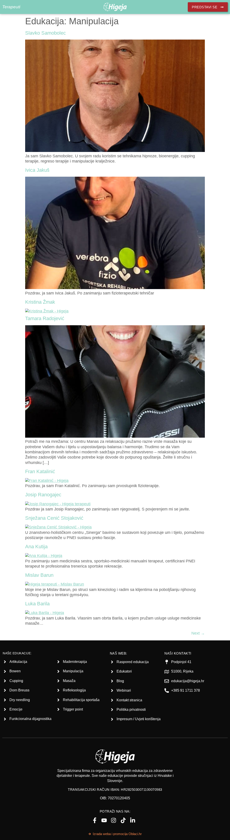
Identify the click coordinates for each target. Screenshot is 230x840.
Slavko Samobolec (45, 33)
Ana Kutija (36, 546)
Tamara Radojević (44, 318)
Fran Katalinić (40, 471)
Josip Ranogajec (43, 494)
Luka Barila (37, 603)
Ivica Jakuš (37, 170)
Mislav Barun (39, 575)
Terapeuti (11, 6)
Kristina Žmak (40, 302)
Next (198, 633)
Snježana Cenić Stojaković (54, 518)
